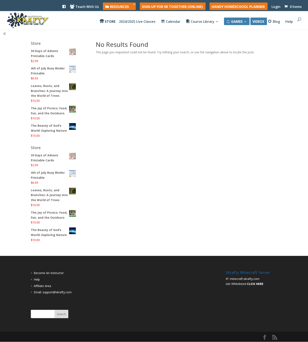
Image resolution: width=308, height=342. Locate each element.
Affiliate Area (42, 286)
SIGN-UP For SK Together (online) (172, 7)
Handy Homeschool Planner (238, 7)
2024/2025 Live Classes (137, 22)
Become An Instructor (49, 273)
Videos (258, 22)
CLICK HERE (255, 284)
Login (276, 7)
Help (289, 22)
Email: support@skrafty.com (53, 292)
